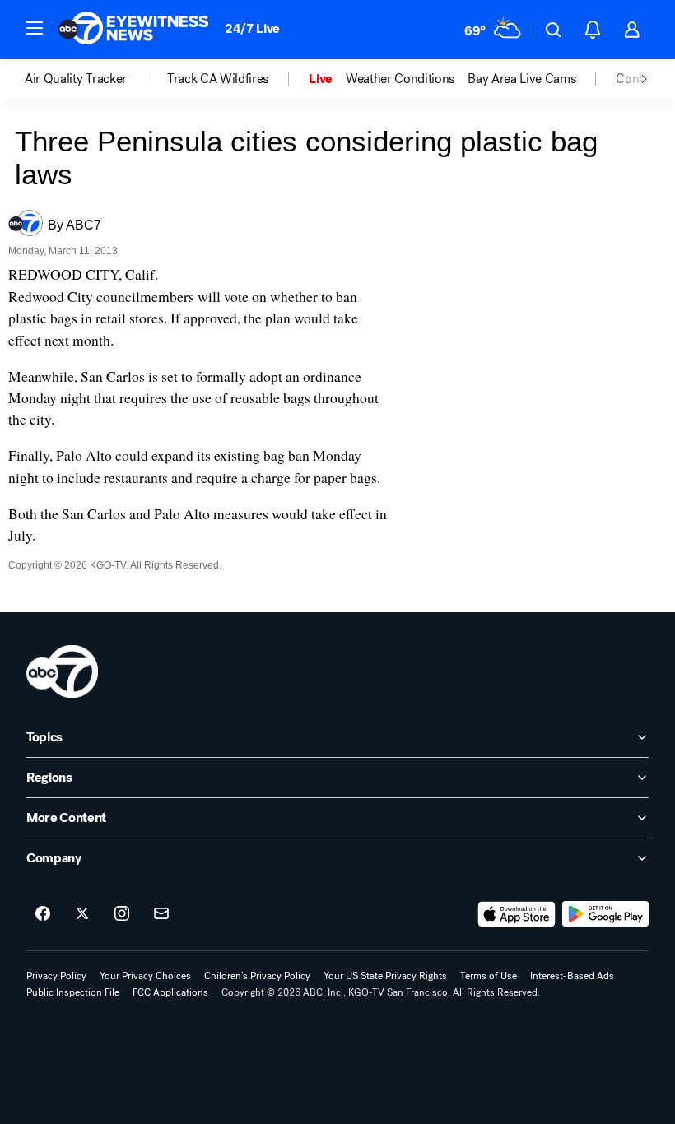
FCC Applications (170, 992)
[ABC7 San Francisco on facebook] (42, 914)
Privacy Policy (56, 976)
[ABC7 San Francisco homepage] (133, 30)
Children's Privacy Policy (257, 976)
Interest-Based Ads (572, 976)
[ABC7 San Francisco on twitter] (82, 914)
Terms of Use (488, 976)
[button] (34, 28)
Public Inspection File (72, 992)
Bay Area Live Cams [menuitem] (521, 79)
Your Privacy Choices (145, 976)
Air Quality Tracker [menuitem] (76, 79)
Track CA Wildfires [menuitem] (217, 79)
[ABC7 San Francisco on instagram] (121, 914)
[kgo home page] (62, 671)
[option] (96, 79)
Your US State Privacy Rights (385, 976)
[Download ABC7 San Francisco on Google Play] (605, 914)
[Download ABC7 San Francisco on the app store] (516, 914)
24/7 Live (252, 28)
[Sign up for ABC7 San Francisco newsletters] (161, 914)
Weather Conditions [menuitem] (400, 79)
